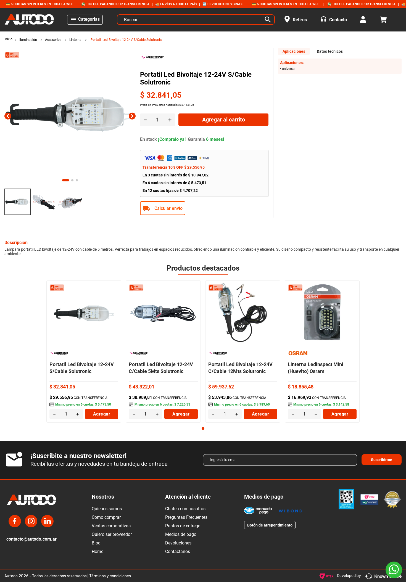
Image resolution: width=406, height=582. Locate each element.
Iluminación (28, 40)
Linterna (75, 40)
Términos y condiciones (110, 576)
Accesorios (53, 40)
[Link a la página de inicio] (9, 39)
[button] (204, 208)
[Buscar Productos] (269, 19)
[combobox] (196, 19)
